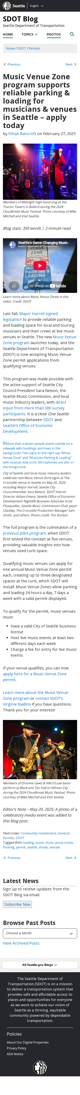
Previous (13, 64)
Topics (28, 34)
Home (8, 34)
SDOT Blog (20, 18)
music (40, 842)
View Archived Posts (21, 943)
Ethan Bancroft (22, 133)
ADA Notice (15, 1054)
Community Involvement (38, 833)
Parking (8, 847)
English (34, 6)
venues (55, 847)
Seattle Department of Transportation (34, 25)
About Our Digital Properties (28, 1042)
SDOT (48, 419)
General (63, 833)
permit (21, 847)
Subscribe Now (17, 904)
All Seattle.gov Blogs (38, 965)
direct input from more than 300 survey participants (34, 408)
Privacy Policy (16, 1048)
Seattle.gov (11, 2)
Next (69, 64)
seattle (32, 847)
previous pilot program (24, 533)
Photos (54, 34)
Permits (8, 838)
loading (28, 842)
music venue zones (59, 842)
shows (43, 847)
